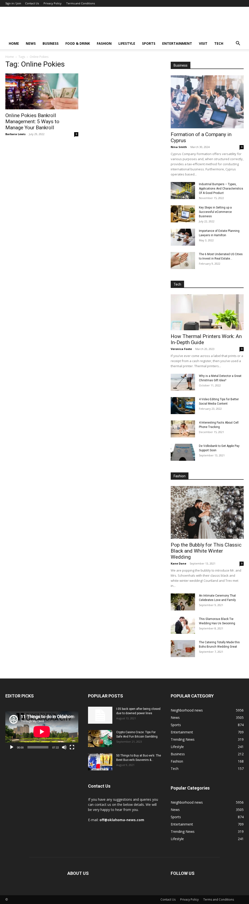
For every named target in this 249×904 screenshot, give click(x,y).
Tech (218, 43)
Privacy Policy (53, 3)
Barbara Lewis (15, 134)
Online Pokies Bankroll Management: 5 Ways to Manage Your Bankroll (32, 121)
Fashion (104, 43)
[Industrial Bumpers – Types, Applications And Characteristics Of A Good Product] (183, 190)
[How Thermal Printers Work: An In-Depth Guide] (207, 312)
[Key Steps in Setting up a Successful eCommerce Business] (183, 213)
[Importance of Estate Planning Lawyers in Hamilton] (183, 237)
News (31, 43)
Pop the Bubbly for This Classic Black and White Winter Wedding (206, 551)
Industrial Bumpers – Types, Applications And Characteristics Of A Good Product (221, 189)
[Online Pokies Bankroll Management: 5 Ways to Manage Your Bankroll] (41, 91)
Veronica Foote (181, 349)
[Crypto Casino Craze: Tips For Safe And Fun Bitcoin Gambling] (100, 738)
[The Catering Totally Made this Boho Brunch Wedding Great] (183, 648)
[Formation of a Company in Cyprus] (207, 101)
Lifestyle (126, 43)
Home (14, 43)
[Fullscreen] (72, 747)
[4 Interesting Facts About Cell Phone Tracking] (183, 428)
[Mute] (64, 747)
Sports (148, 43)
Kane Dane (178, 563)
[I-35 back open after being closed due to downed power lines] (100, 715)
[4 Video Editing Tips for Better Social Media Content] (183, 405)
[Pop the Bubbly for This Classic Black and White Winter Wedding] (207, 512)
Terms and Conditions (80, 3)
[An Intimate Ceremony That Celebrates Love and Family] (183, 601)
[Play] (11, 747)
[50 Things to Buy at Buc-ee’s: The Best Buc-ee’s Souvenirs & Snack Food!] (100, 761)
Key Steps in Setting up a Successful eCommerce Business (215, 212)
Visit (203, 43)
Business (51, 43)
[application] (41, 731)
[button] (238, 44)
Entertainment (177, 43)
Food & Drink (77, 43)
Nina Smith (179, 147)
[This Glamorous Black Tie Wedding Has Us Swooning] (183, 625)
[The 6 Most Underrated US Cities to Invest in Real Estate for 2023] (183, 260)
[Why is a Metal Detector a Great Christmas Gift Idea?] (183, 382)
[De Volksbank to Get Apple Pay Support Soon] (183, 452)
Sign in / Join (13, 3)
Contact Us (32, 3)
